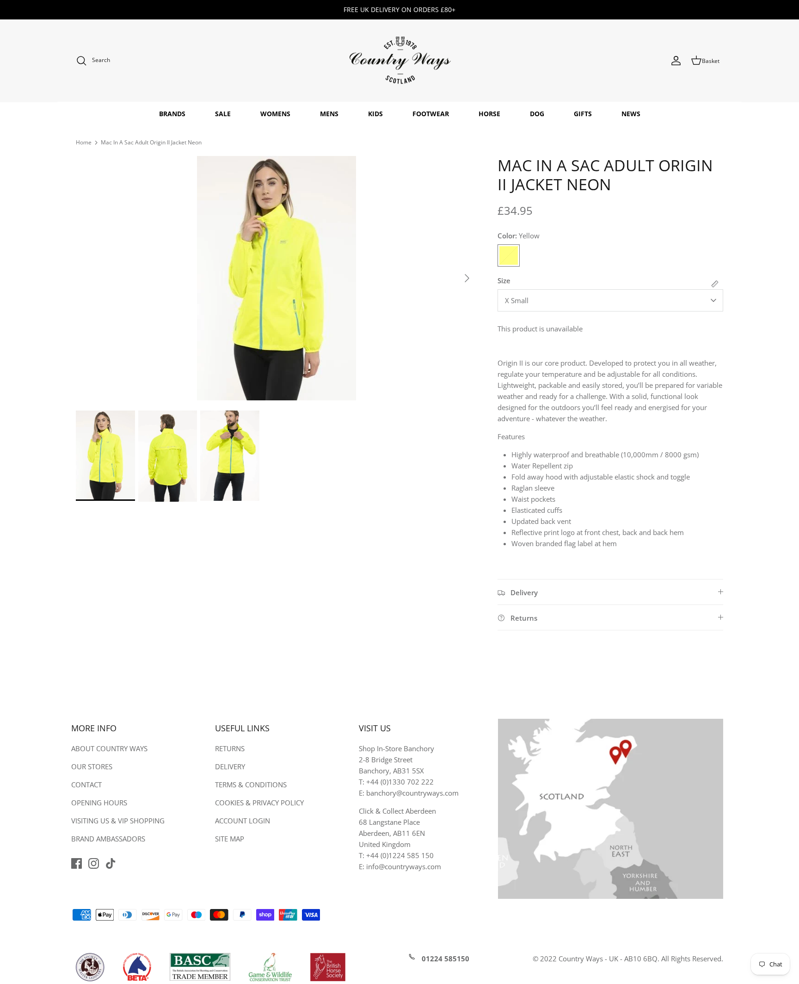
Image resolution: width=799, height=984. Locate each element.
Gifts (583, 113)
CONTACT (86, 784)
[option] (276, 278)
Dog (537, 113)
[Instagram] (93, 863)
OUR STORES (91, 766)
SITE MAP (229, 838)
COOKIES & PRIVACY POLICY (259, 802)
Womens (275, 113)
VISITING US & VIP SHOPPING (118, 820)
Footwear (430, 113)
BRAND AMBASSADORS (108, 838)
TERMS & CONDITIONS (251, 784)
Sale (223, 113)
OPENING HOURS (99, 802)
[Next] (467, 278)
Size (504, 280)
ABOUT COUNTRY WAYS (109, 748)
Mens (329, 113)
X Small (517, 300)
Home (84, 142)
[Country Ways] (399, 61)
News (630, 113)
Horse (489, 113)
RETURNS (230, 748)
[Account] (676, 60)
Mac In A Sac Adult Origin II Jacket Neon (151, 142)
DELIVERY (230, 766)
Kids (375, 113)
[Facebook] (76, 863)
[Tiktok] (110, 863)
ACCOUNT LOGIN (242, 820)
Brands (172, 113)
